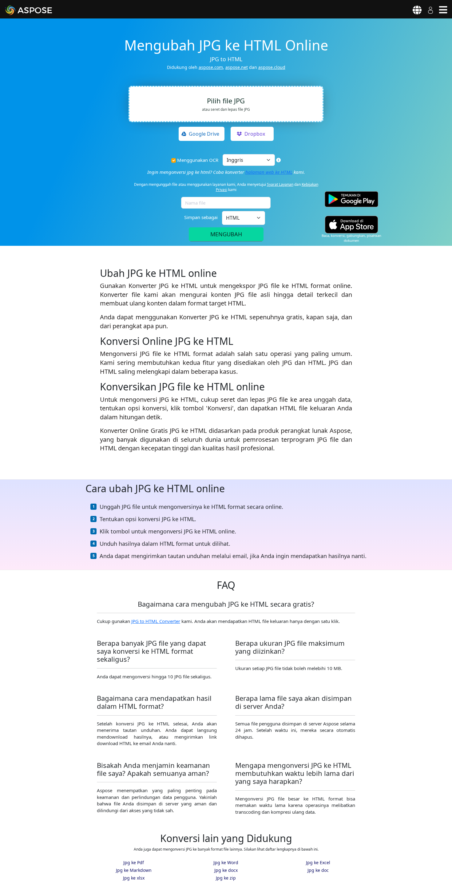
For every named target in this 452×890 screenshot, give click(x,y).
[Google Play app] (351, 199)
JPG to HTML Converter (155, 621)
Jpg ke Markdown (134, 870)
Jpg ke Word (225, 862)
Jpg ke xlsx (134, 878)
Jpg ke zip (226, 878)
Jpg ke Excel (318, 862)
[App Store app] (351, 224)
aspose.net (236, 67)
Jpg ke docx (226, 870)
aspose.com (211, 67)
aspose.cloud (271, 67)
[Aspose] (35, 10)
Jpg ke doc (318, 870)
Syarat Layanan (280, 184)
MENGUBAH (226, 234)
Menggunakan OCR (197, 160)
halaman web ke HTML (268, 172)
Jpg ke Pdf (133, 862)
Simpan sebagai (201, 217)
